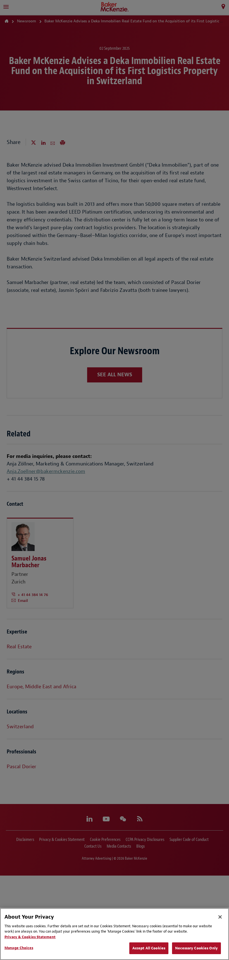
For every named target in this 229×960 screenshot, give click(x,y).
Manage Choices (18, 947)
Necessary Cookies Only (196, 948)
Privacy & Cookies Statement (30, 937)
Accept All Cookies (148, 948)
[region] (114, 934)
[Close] (220, 917)
